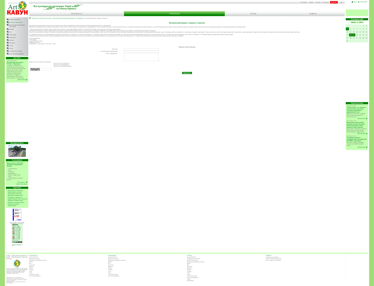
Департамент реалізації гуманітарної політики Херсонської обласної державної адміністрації (15, 193)
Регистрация (363, 2)
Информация (190, 280)
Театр (11, 48)
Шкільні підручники (14, 175)
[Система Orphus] (17, 220)
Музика (11, 40)
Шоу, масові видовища (16, 54)
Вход (355, 2)
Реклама (12, 43)
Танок (11, 45)
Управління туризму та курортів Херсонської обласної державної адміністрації (17, 199)
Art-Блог (311, 2)
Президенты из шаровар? (272, 257)
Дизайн (11, 29)
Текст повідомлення (112, 53)
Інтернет (11, 172)
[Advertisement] (17, 112)
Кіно (10, 32)
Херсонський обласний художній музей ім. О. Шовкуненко (68, 18)
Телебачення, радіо (15, 51)
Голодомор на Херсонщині (193, 258)
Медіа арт (12, 37)
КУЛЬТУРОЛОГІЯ (14, 19)
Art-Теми (253, 13)
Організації (35, 18)
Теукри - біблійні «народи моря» (274, 258)
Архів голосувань (21, 184)
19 (353, 35)
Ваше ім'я (115, 49)
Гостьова (317, 2)
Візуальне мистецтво (15, 22)
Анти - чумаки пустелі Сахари (273, 260)
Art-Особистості (76, 13)
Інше (9, 176)
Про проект (326, 2)
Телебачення (12, 168)
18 (350, 35)
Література (12, 34)
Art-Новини (304, 2)
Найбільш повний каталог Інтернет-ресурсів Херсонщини (16, 204)
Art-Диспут (334, 2)
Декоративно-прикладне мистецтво (17, 25)
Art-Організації (174, 13)
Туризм (189, 279)
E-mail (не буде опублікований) (109, 51)
